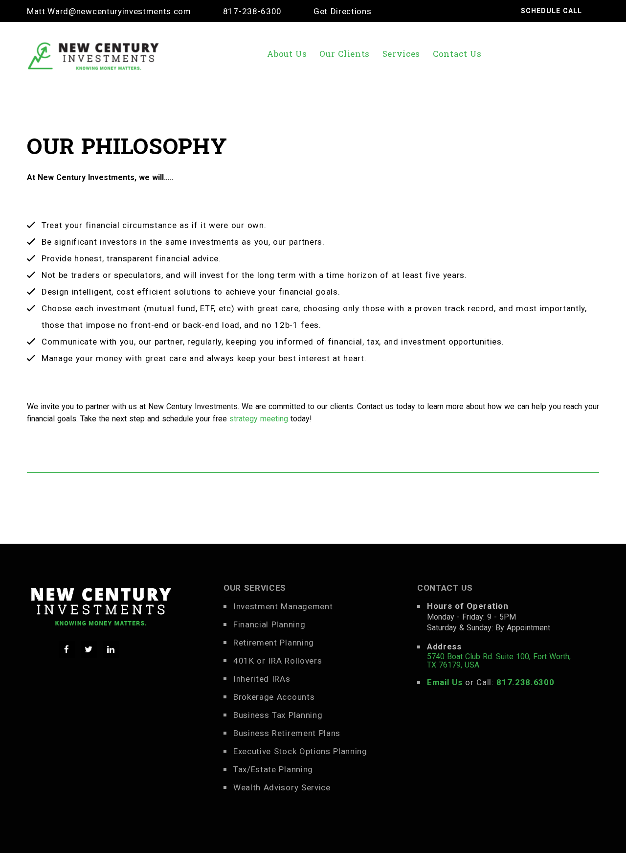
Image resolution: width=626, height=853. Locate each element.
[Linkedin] (111, 649)
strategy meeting (258, 418)
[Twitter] (89, 649)
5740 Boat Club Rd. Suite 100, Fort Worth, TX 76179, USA (499, 660)
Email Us (444, 682)
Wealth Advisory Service (282, 787)
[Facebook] (67, 649)
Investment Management (283, 606)
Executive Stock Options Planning (300, 751)
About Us (287, 53)
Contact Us (457, 53)
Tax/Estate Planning (273, 769)
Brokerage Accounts (273, 697)
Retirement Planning (273, 642)
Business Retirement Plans (286, 733)
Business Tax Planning (277, 715)
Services (401, 53)
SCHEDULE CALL (551, 11)
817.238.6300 (525, 682)
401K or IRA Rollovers (277, 661)
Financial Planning (269, 624)
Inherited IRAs (262, 679)
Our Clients (344, 53)
